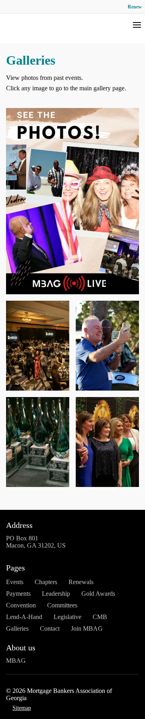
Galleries (17, 628)
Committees (62, 605)
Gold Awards (98, 593)
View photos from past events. (44, 77)
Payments (18, 593)
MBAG (16, 660)
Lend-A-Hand (24, 616)
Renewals (80, 581)
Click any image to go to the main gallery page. (66, 88)
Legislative (67, 616)
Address (19, 525)
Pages (15, 567)
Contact (50, 628)
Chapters (46, 581)
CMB (100, 616)
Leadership (56, 593)
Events (14, 581)
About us (20, 647)
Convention (21, 605)
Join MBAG (87, 628)
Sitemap (21, 708)
